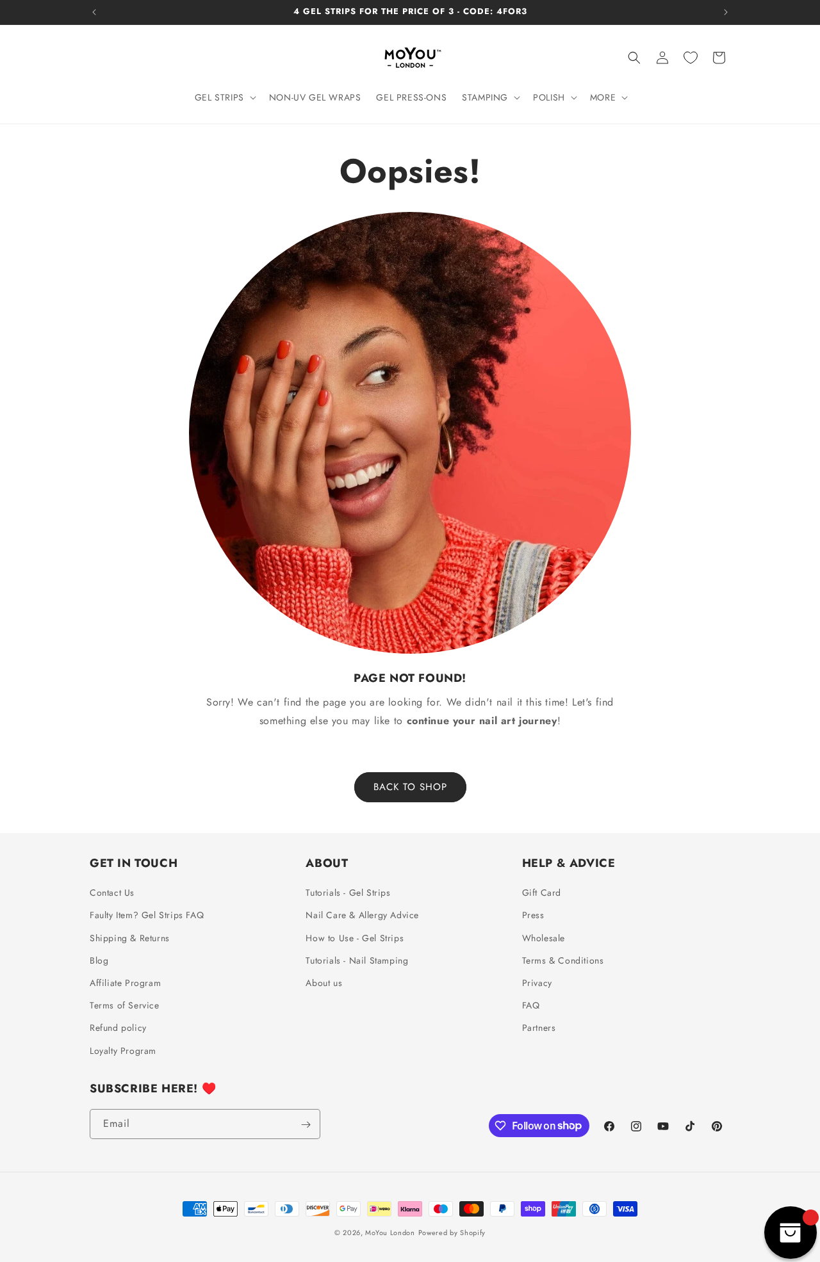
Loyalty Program (123, 1050)
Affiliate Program (125, 982)
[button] (224, 97)
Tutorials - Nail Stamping (357, 960)
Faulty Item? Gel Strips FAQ (147, 915)
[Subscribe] (305, 1125)
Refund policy (118, 1028)
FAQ (531, 1005)
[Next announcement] (726, 12)
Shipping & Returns (130, 938)
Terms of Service (125, 1005)
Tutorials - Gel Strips (348, 893)
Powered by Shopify (452, 1232)
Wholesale (543, 938)
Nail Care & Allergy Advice (362, 915)
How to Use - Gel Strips (355, 938)
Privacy (537, 982)
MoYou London (389, 1232)
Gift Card (541, 893)
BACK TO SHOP (410, 787)
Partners (539, 1028)
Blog (99, 960)
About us (324, 982)
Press (533, 915)
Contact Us (112, 893)
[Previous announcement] (94, 12)
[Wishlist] (690, 58)
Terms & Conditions (563, 960)
